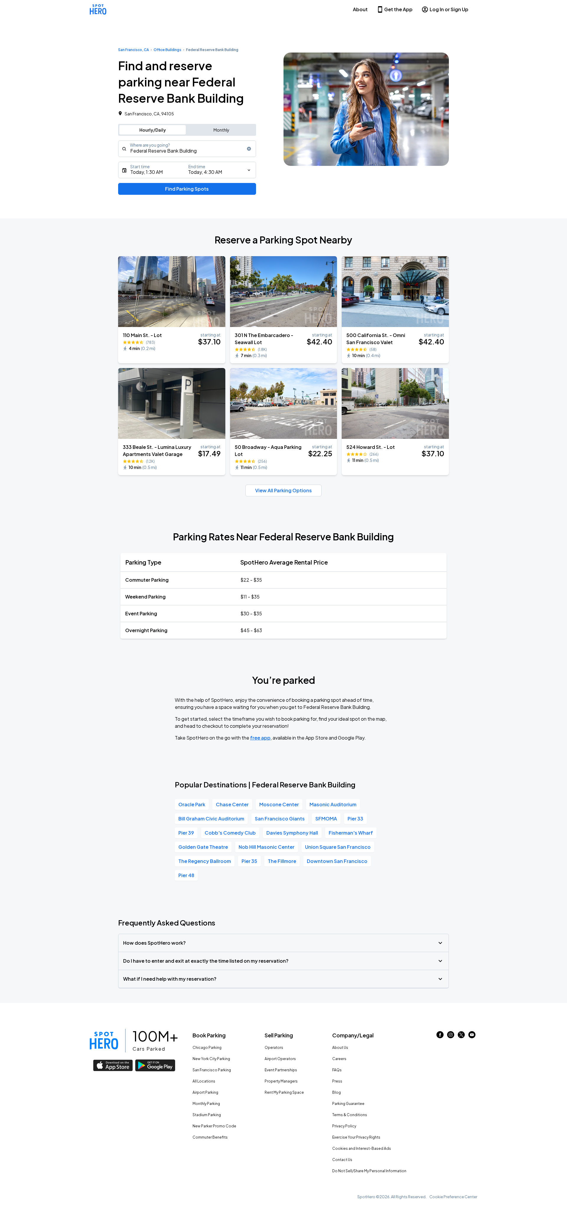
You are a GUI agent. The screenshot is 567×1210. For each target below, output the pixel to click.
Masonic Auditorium (332, 804)
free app (260, 738)
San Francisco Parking (212, 1070)
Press (337, 1081)
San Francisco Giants (280, 818)
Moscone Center (279, 804)
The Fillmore (282, 861)
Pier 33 (355, 818)
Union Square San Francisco (338, 847)
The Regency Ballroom (204, 861)
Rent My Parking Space (284, 1092)
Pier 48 (186, 875)
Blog (336, 1092)
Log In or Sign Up (449, 9)
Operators (274, 1047)
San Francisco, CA (133, 50)
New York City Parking (211, 1059)
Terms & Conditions (349, 1115)
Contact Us (342, 1159)
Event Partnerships (281, 1070)
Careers (339, 1059)
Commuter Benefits (210, 1137)
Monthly (221, 130)
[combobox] (187, 148)
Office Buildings (167, 50)
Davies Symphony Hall (292, 833)
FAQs (337, 1070)
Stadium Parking (207, 1115)
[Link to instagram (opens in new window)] (450, 1036)
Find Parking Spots (187, 189)
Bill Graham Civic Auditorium (211, 818)
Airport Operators (280, 1059)
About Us (340, 1047)
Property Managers (281, 1081)
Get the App (398, 9)
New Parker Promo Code (214, 1126)
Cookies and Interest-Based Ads (361, 1148)
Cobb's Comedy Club (230, 833)
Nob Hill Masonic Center (266, 847)
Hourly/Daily (152, 130)
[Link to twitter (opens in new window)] (461, 1036)
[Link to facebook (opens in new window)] (440, 1036)
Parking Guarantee (348, 1103)
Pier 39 (186, 833)
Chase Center (232, 804)
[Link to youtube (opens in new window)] (471, 1036)
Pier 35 (249, 861)
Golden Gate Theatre (203, 847)
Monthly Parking (206, 1103)
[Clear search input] (249, 148)
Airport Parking (205, 1092)
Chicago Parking (207, 1047)
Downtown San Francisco (337, 861)
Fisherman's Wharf (351, 833)
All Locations (204, 1081)
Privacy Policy (344, 1126)
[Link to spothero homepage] (104, 1040)
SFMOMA (326, 818)
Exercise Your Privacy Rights (356, 1137)
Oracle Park (191, 804)
